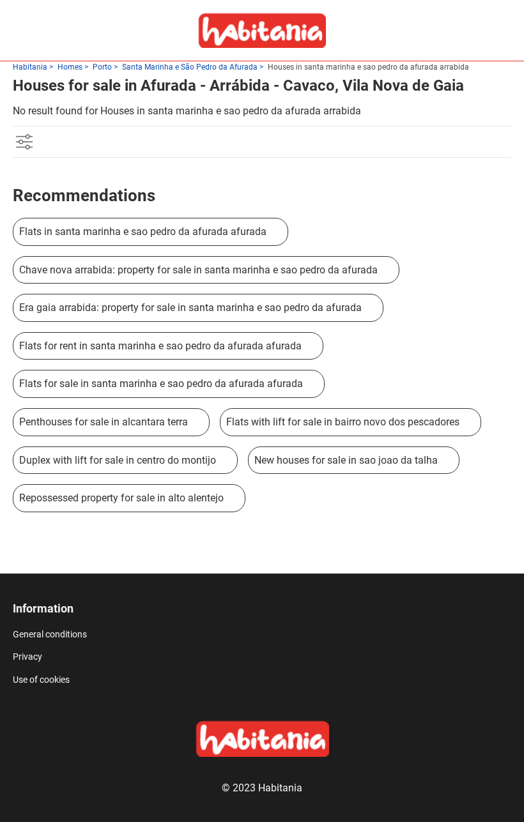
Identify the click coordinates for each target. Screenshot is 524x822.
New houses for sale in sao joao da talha (346, 460)
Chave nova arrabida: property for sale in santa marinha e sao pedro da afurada (198, 270)
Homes (70, 67)
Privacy (27, 656)
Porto (102, 67)
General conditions (50, 634)
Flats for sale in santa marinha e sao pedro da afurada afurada (161, 383)
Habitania (30, 67)
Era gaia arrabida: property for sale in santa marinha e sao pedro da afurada (190, 307)
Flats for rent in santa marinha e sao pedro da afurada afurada (160, 346)
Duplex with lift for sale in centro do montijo (117, 460)
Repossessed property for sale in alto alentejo (121, 498)
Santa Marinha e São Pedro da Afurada (190, 67)
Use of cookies (41, 679)
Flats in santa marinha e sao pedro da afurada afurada (142, 231)
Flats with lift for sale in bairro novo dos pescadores (342, 422)
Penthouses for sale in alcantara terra (103, 422)
